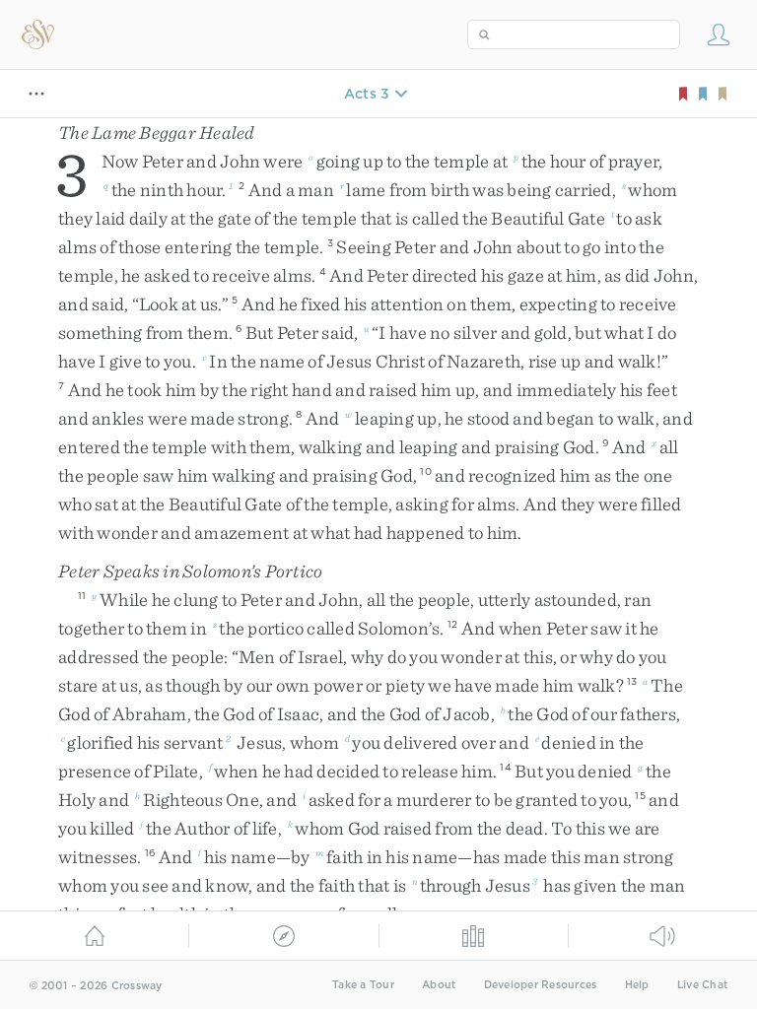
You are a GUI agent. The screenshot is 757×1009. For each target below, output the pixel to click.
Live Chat (702, 984)
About (438, 984)
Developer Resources (540, 984)
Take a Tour (363, 984)
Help (637, 984)
